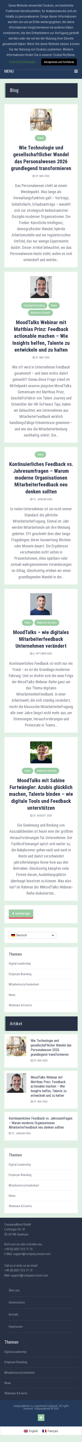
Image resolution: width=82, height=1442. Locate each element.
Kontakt (13, 1314)
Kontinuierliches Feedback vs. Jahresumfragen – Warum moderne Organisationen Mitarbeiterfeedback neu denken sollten (41, 478)
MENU (9, 71)
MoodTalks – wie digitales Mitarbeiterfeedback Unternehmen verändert (41, 639)
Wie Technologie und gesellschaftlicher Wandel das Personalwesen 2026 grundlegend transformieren (51, 1047)
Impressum (16, 1326)
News (40, 138)
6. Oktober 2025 (42, 653)
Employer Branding (34, 305)
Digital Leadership (20, 963)
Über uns (14, 1290)
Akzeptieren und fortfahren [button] (59, 62)
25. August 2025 (42, 815)
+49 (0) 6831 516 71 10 (18, 1249)
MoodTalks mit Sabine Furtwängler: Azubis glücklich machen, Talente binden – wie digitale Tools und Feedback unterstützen (41, 794)
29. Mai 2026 (42, 176)
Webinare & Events (40, 312)
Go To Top (41, 1417)
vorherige (22, 913)
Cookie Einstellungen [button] (22, 62)
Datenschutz (17, 1302)
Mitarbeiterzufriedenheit (24, 984)
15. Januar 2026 (42, 499)
